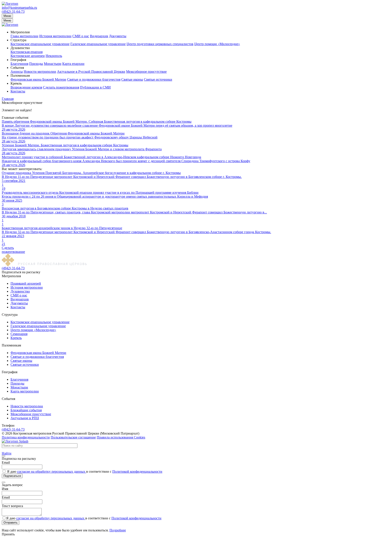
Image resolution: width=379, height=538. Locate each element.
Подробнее (117, 530)
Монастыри (52, 64)
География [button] (18, 60)
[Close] (3, 456)
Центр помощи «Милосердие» (217, 44)
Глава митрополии (24, 36)
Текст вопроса (12, 506)
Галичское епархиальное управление (98, 44)
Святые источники (158, 79)
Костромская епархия (27, 52)
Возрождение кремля (26, 87)
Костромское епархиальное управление (40, 44)
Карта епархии (73, 64)
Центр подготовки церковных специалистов (160, 44)
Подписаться (12, 476)
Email (6, 462)
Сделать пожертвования (61, 87)
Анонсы (17, 71)
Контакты (18, 91)
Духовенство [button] (20, 48)
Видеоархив (99, 36)
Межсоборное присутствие (146, 71)
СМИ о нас (80, 36)
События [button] (17, 67)
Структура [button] (18, 40)
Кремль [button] (16, 83)
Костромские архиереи (28, 56)
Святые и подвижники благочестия (93, 79)
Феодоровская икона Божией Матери (38, 79)
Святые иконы (132, 79)
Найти (6, 453)
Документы (117, 36)
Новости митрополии (40, 71)
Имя (5, 489)
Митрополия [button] (20, 32)
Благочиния (19, 64)
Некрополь (54, 56)
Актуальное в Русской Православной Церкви (91, 71)
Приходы (36, 64)
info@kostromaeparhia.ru (19, 7)
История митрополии (55, 36)
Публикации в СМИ (95, 87)
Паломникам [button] (20, 75)
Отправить (11, 522)
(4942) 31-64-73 (13, 11)
